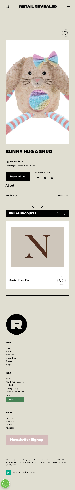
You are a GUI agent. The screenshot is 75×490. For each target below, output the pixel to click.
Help (8, 379)
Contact (9, 385)
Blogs (8, 365)
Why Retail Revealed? (15, 382)
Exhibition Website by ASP (24, 473)
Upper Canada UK (14, 162)
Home (8, 348)
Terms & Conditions (15, 392)
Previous (57, 213)
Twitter (9, 425)
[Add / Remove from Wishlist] (65, 33)
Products (10, 355)
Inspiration (11, 358)
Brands (9, 352)
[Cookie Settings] (5, 483)
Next (64, 213)
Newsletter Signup (26, 440)
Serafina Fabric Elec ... (20, 280)
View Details (37, 247)
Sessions (9, 361)
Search (7, 6)
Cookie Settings (15, 399)
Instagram (10, 421)
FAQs (8, 395)
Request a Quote (17, 176)
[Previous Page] (33, 206)
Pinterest (10, 428)
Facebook (10, 418)
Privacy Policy (12, 389)
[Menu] (68, 7)
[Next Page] (41, 206)
